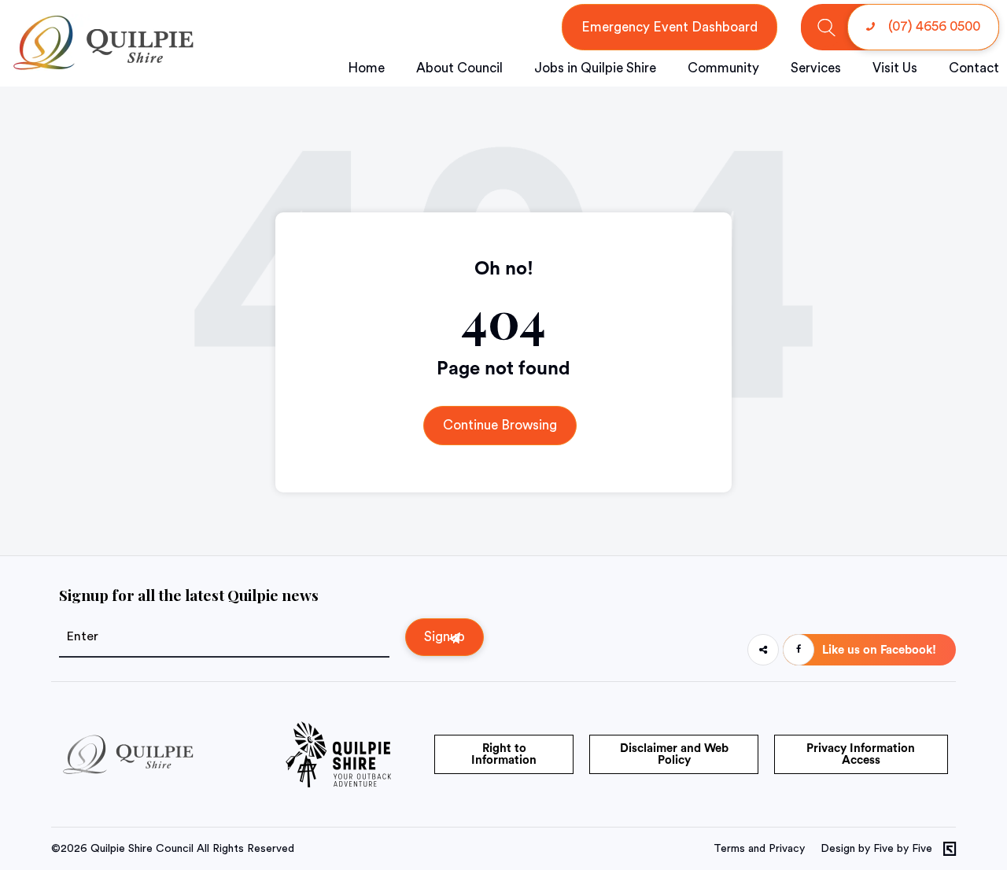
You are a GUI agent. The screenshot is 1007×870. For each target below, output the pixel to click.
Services (816, 68)
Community (723, 68)
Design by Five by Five (876, 848)
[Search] (826, 27)
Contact (974, 68)
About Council (459, 68)
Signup (444, 636)
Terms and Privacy (759, 848)
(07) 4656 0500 (932, 26)
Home (366, 68)
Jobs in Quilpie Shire (595, 68)
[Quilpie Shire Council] (102, 67)
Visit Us (894, 68)
